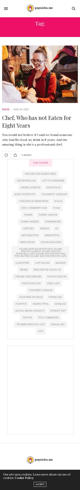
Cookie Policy (24, 478)
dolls (58, 201)
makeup (60, 262)
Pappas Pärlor (56, 276)
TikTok (27, 317)
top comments (48, 317)
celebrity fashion (54, 194)
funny (28, 214)
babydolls (53, 187)
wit (40, 331)
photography (31, 283)
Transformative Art (30, 324)
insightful (52, 235)
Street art (58, 310)
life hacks (42, 262)
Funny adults (48, 214)
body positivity (25, 194)
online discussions (28, 276)
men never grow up (47, 269)
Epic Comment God (34, 207)
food (56, 207)
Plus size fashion (40, 290)
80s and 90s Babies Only (40, 173)
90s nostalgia (26, 180)
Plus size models (30, 297)
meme (24, 269)
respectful (41, 303)
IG (56, 228)
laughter (22, 262)
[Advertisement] (40, 390)
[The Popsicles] (40, 8)
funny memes (30, 221)
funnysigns (53, 221)
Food (5, 109)
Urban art (58, 324)
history (28, 228)
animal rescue (31, 187)
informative (30, 235)
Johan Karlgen (51, 242)
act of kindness (53, 180)
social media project (29, 310)
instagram (27, 242)
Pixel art (53, 283)
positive (21, 303)
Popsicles (55, 297)
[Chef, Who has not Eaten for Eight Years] (40, 74)
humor (44, 228)
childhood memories (33, 201)
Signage (60, 303)
